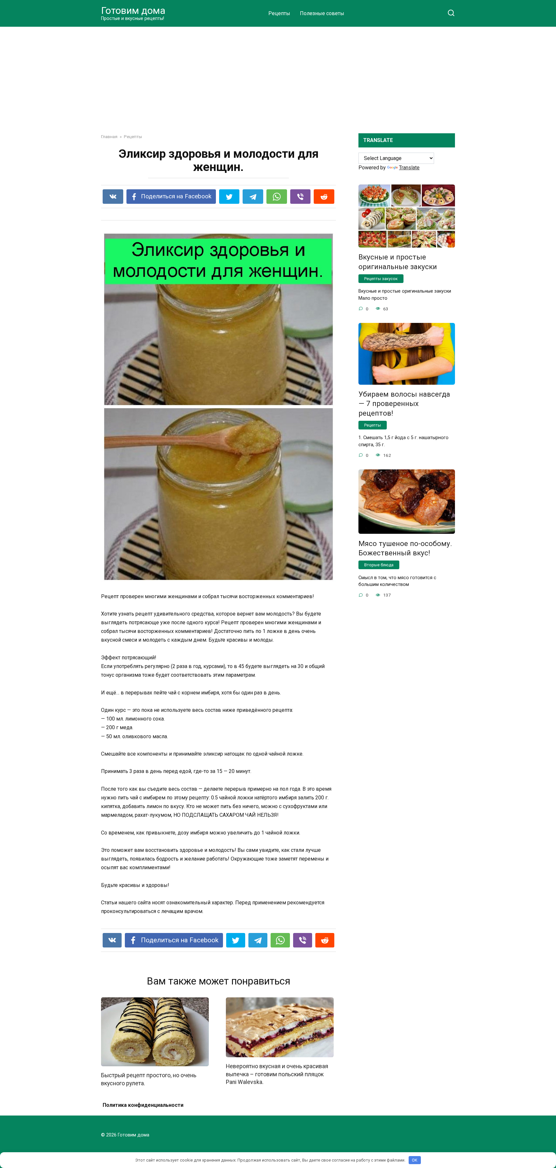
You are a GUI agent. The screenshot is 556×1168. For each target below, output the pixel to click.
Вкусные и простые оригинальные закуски (397, 262)
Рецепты (279, 13)
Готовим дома (133, 10)
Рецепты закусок (381, 278)
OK (414, 1160)
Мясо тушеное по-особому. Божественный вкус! (405, 548)
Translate (409, 168)
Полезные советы (322, 13)
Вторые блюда (379, 564)
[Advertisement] (278, 75)
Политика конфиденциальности (143, 1105)
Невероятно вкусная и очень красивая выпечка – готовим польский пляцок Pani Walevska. (277, 1074)
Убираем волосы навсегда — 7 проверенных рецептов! (404, 403)
